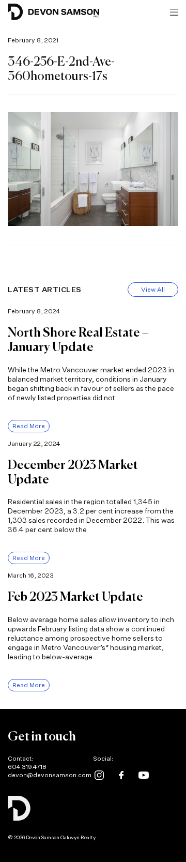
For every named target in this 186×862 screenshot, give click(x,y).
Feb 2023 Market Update (75, 597)
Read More (28, 426)
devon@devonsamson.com (49, 775)
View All (153, 289)
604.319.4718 (27, 766)
